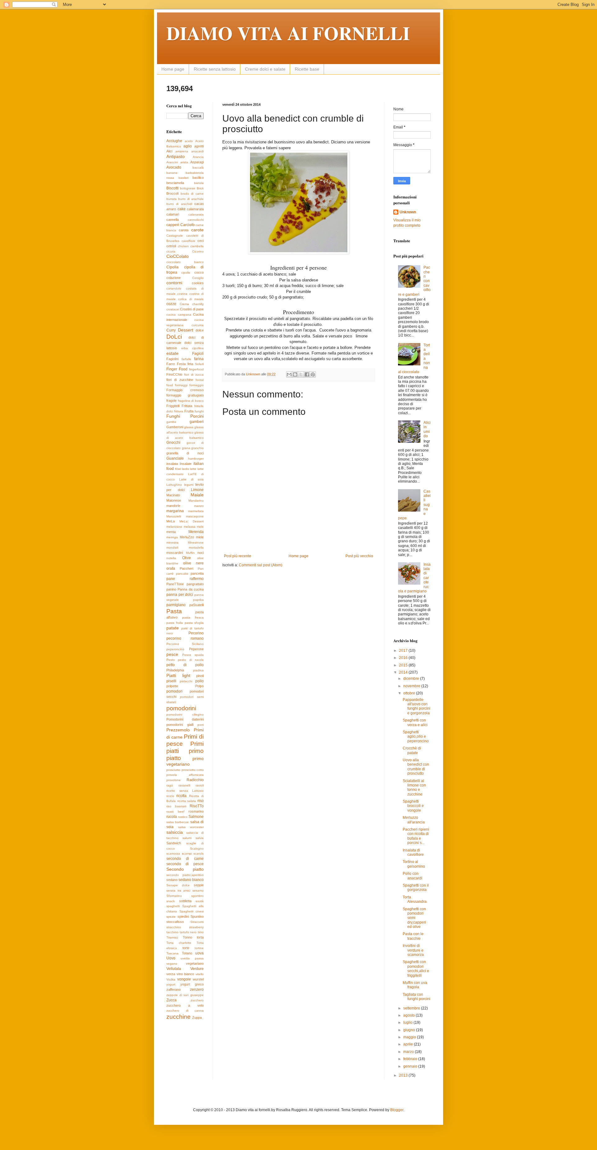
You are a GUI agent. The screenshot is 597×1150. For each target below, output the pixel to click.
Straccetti (197, 922)
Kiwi (178, 469)
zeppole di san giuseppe (185, 995)
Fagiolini (172, 359)
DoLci (174, 336)
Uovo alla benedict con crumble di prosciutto (416, 767)
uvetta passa (192, 958)
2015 (404, 665)
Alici (169, 151)
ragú (169, 785)
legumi (188, 484)
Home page (172, 69)
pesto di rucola (191, 659)
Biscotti (172, 188)
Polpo (199, 686)
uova (199, 953)
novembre (412, 686)
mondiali (172, 547)
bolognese (187, 188)
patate (172, 627)
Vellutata (173, 969)
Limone (197, 490)
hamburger (196, 458)
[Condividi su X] (301, 374)
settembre (412, 1008)
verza (170, 974)
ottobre (409, 693)
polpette (172, 686)
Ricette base (307, 69)
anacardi (197, 151)
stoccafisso (175, 922)
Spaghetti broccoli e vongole (413, 806)
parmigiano (176, 605)
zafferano (173, 989)
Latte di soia (191, 479)
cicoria (170, 251)
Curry (171, 330)
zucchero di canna (185, 1010)
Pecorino (196, 633)
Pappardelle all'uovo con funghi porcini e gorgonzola (416, 706)
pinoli (200, 676)
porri (200, 724)
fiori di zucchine (179, 380)
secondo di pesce (185, 864)
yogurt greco (192, 984)
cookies (198, 283)
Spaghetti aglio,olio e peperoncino (416, 736)
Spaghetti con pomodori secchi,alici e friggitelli (416, 968)
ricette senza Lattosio (185, 790)
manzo (199, 506)
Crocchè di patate (412, 750)
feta (190, 364)
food (169, 385)
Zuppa (197, 1017)
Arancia (198, 157)
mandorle (173, 506)
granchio (197, 448)
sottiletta (185, 901)
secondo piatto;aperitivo (185, 875)
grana (186, 448)
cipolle (185, 272)
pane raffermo (185, 579)
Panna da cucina (191, 589)
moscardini (174, 552)
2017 (404, 650)
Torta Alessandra (415, 899)
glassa (188, 427)
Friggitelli (172, 406)
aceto (189, 141)
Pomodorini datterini (185, 719)
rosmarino (196, 811)
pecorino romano (185, 638)
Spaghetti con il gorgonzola (416, 887)
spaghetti (173, 906)
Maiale (197, 494)
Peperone (196, 649)
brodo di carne (192, 193)
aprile (408, 1044)
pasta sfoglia (194, 622)
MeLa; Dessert (191, 521)
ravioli (200, 785)
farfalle (186, 359)
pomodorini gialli (179, 724)
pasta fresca (193, 617)
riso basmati (176, 806)
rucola (171, 816)
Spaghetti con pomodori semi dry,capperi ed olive (414, 918)
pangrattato (195, 584)
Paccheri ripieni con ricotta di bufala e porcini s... (416, 836)
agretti (199, 146)
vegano (171, 963)
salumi (187, 838)
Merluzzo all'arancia (414, 819)
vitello (200, 974)
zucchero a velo (185, 1005)
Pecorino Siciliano (185, 644)
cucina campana (178, 314)
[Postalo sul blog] (295, 374)
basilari (183, 177)
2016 (404, 658)
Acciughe (174, 141)
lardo (185, 469)
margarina (175, 511)
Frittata (187, 406)
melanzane (174, 526)
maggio (410, 1037)
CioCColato (177, 256)
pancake (182, 573)
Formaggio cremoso (185, 390)
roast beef (175, 811)
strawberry (196, 927)
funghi (199, 411)
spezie (171, 916)
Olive (186, 558)
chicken (183, 246)
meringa (172, 537)
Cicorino (198, 251)
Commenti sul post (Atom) (260, 565)
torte (186, 948)
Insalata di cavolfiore (413, 852)
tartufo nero (188, 932)
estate (172, 353)
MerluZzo (187, 537)
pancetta (197, 573)
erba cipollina (192, 348)
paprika (198, 599)
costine (182, 293)
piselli (171, 681)
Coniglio (198, 278)
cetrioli (171, 246)
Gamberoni (174, 427)
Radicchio (195, 780)
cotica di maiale (191, 299)
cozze (171, 304)
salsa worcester (191, 827)
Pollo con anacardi (412, 875)
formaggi (181, 385)
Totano (187, 953)
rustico (182, 816)
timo (201, 932)
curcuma (198, 325)
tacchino (172, 932)
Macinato (173, 495)
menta (171, 532)
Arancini (172, 162)
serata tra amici (178, 890)
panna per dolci (179, 594)
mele (200, 526)
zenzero (197, 989)
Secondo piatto (185, 869)
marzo (409, 1052)
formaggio (196, 385)
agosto (409, 1015)
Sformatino (174, 895)
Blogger (396, 1110)
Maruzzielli (173, 516)
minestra (172, 542)
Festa (181, 364)
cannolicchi (196, 219)
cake (182, 209)
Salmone (196, 816)
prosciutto (173, 770)
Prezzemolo (178, 729)
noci (200, 552)
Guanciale (175, 458)
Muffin (190, 552)
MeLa (170, 521)
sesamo (198, 890)
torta (200, 937)
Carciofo (187, 225)
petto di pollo (185, 665)
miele (200, 537)
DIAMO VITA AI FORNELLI (288, 32)
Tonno (187, 937)
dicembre (411, 678)
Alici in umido (427, 429)
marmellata (196, 511)
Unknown (408, 212)
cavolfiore (188, 241)
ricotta (181, 796)
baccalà (198, 167)
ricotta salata (186, 801)
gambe (171, 422)
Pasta (174, 611)
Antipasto (175, 156)
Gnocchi (173, 442)
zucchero (197, 1000)
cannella (172, 219)
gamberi (197, 422)
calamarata (195, 209)
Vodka (170, 979)
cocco (199, 272)
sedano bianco (191, 880)
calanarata (196, 214)
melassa (190, 526)
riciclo (170, 796)
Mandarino (196, 500)
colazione (173, 278)
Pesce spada (193, 654)
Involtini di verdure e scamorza (413, 950)
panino (171, 589)
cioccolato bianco (185, 262)
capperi (172, 225)
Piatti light (178, 675)
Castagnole (174, 235)
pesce (172, 654)
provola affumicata (185, 775)
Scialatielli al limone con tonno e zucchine (414, 787)
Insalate (186, 464)
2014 (404, 672)
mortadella (196, 547)
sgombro (197, 895)
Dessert (185, 329)
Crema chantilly (192, 304)
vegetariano (195, 963)
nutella (171, 558)
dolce (200, 330)
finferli (199, 364)
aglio (187, 146)
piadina (198, 670)
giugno (409, 1030)
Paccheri (186, 568)
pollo (199, 681)
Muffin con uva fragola (415, 985)
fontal (200, 380)
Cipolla (172, 267)
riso (200, 801)
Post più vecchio (359, 556)
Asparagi (197, 162)
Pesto (170, 659)
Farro (170, 364)
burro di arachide (191, 199)
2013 (404, 1075)
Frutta (188, 411)
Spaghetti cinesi (191, 911)
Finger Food (176, 369)
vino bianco (185, 974)
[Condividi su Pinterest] (313, 374)
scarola (198, 853)
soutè (200, 901)
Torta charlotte (178, 942)
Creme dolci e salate (265, 69)
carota (183, 230)
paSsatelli (196, 605)
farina (199, 359)
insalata (172, 464)
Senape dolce (178, 885)
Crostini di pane (192, 309)
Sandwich (173, 843)
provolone (173, 780)
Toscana (172, 953)
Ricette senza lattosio (215, 69)
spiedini (183, 916)
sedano (172, 880)
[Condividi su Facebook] (307, 374)
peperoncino (175, 649)
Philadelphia (175, 670)
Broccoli (172, 193)
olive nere (193, 563)
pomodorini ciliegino (185, 714)
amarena (181, 151)
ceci (200, 241)
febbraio (410, 1059)
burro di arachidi (179, 204)
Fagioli (198, 353)
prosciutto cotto (193, 770)
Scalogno (197, 848)
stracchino (173, 927)
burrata (171, 199)
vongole (184, 979)
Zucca (171, 1000)
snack (170, 901)
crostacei (172, 309)
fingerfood (196, 369)
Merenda (196, 532)
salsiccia (174, 832)
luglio (408, 1022)
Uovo (170, 958)
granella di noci (185, 453)
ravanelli (184, 785)
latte (193, 469)
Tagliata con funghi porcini (416, 996)
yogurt (170, 984)
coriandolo (173, 288)
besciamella (175, 183)
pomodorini (181, 708)
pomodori (174, 691)
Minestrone (196, 542)
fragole (171, 400)
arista (184, 162)
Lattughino (174, 484)
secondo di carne (185, 858)
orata (170, 568)
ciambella (197, 246)
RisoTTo (197, 806)
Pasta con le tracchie (413, 936)
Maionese (173, 500)
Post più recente (237, 556)
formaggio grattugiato (185, 395)
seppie (199, 885)
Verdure (197, 969)
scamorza (173, 853)
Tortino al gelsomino (414, 864)
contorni (174, 282)
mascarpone (195, 516)
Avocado (173, 167)
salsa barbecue (177, 822)
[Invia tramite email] (289, 374)
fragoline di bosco (191, 400)
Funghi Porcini (185, 416)
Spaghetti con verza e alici (415, 722)
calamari (172, 214)
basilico (198, 177)
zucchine (178, 1016)
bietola (199, 183)
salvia (200, 838)
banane (172, 172)
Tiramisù (172, 937)
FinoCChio (174, 374)
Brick (200, 188)
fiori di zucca (194, 374)
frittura (178, 411)
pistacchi (186, 681)
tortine (199, 948)
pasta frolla (174, 622)
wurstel (198, 979)
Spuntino (197, 916)
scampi (187, 853)
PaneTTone (175, 584)
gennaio (410, 1066)
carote (197, 229)
